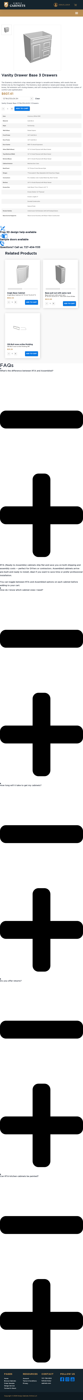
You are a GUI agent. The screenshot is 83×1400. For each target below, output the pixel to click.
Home (6, 1378)
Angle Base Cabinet (16, 293)
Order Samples (9, 1383)
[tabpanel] (22, 274)
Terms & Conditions (30, 1381)
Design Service (9, 1385)
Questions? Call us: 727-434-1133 (20, 247)
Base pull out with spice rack (58, 293)
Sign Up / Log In (64, 4)
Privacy (25, 1383)
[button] (76, 13)
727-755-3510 (47, 1378)
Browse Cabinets (10, 1381)
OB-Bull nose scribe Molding (20, 344)
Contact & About (10, 1388)
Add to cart (22, 108)
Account (26, 1378)
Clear (37, 99)
